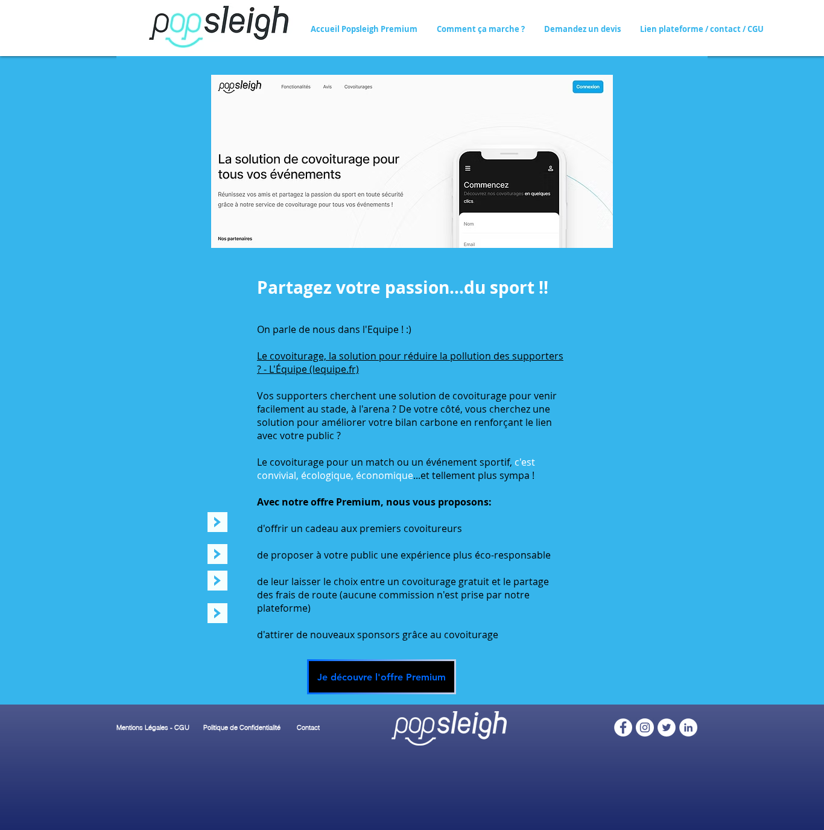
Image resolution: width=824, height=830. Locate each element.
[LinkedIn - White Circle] (688, 727)
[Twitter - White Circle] (667, 727)
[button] (480, 29)
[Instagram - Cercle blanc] (645, 727)
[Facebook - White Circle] (623, 727)
